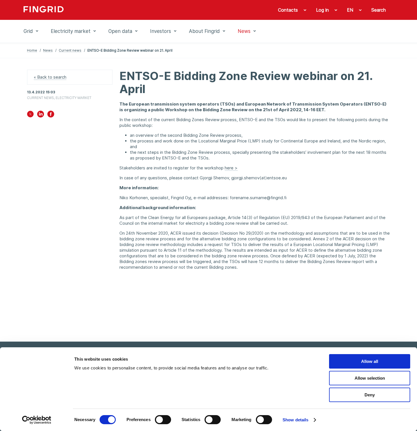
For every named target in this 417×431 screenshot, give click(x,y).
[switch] (163, 419)
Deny (370, 394)
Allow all (369, 361)
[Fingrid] (101, 10)
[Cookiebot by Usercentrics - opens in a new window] (37, 420)
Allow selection (370, 378)
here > (231, 168)
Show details (295, 419)
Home (32, 50)
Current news (70, 50)
